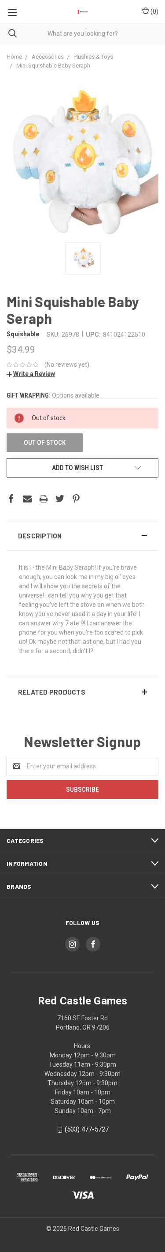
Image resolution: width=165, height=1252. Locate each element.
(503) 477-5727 (87, 1129)
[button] (82, 536)
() (153, 11)
